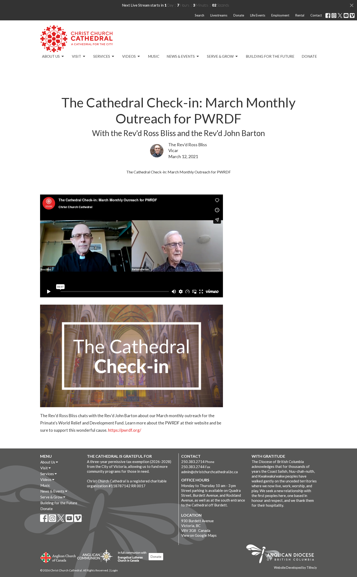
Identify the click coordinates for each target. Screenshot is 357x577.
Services (101, 56)
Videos (129, 56)
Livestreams (218, 15)
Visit (76, 56)
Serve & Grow (220, 56)
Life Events (257, 15)
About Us (51, 56)
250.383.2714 (192, 461)
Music (153, 56)
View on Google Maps (199, 535)
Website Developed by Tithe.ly (295, 567)
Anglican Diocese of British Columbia (282, 555)
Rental (299, 15)
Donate (238, 15)
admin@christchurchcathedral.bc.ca (209, 472)
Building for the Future (270, 56)
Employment (280, 15)
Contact (316, 15)
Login (114, 570)
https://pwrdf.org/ (124, 430)
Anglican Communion (95, 556)
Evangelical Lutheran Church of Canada (130, 557)
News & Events (181, 56)
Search (199, 15)
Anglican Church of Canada (58, 557)
